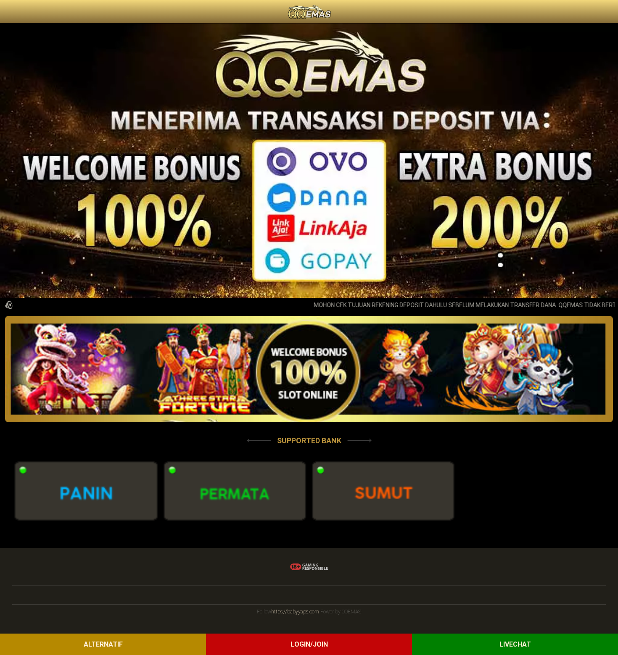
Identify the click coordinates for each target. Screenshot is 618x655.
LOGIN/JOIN (309, 644)
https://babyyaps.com (295, 612)
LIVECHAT (515, 644)
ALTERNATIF (103, 644)
